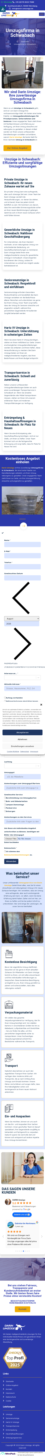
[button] (41, 704)
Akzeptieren (22, 732)
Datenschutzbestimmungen (16, 855)
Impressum (34, 751)
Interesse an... (11, 673)
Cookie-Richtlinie (13, 751)
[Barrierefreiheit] (3, 9)
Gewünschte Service (13, 794)
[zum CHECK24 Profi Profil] (15, 1368)
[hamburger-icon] (42, 14)
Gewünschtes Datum (13, 573)
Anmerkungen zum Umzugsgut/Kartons (22, 783)
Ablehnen (22, 739)
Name (7, 540)
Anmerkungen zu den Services (18, 817)
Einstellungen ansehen (22, 746)
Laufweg (8, 762)
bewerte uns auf (20, 1214)
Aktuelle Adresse (12, 684)
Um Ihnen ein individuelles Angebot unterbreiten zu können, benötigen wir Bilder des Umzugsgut (22, 831)
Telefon (8, 562)
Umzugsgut (9, 772)
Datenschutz (24, 751)
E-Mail (7, 551)
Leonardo (19, 1223)
